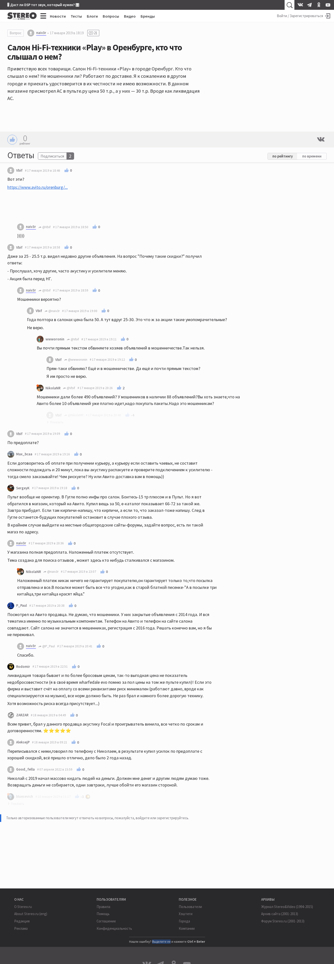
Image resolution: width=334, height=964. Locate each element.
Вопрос (16, 33)
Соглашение (106, 921)
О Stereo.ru (23, 906)
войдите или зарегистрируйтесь (162, 818)
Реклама (21, 928)
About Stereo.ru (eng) (30, 913)
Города (184, 921)
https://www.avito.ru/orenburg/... (37, 187)
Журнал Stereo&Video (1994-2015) (287, 906)
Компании (187, 928)
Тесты (76, 16)
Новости (58, 16)
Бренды (148, 16)
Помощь (103, 913)
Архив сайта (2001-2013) (279, 913)
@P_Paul (48, 646)
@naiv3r (54, 311)
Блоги (92, 16)
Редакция (22, 921)
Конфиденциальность (114, 928)
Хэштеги (185, 913)
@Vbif (46, 227)
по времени (312, 156)
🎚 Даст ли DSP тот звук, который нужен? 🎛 (43, 4)
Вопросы (111, 16)
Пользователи (190, 906)
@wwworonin (77, 359)
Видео (130, 16)
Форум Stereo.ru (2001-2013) (282, 921)
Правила (103, 906)
